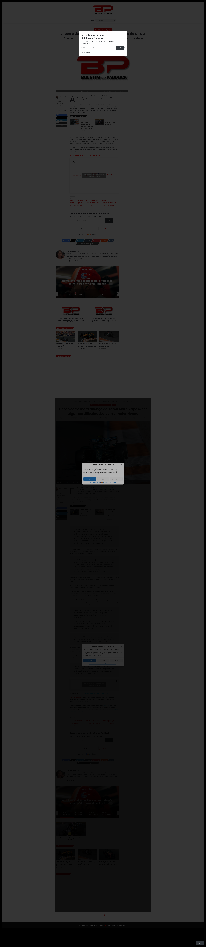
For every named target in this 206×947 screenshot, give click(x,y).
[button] (122, 464)
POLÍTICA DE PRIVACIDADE (109, 482)
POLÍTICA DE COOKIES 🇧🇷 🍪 (96, 482)
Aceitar (90, 479)
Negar (103, 479)
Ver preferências (116, 479)
